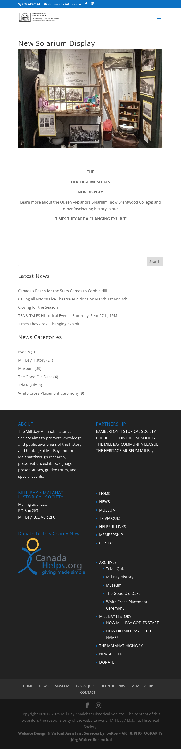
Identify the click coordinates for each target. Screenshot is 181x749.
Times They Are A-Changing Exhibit (48, 324)
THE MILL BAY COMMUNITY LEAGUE (127, 444)
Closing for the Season (38, 307)
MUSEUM (107, 510)
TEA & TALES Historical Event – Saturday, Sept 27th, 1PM (67, 315)
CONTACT (107, 543)
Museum (26, 368)
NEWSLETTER (111, 654)
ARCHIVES (108, 562)
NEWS (104, 501)
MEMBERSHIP (111, 534)
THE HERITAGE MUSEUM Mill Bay (124, 450)
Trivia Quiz (27, 385)
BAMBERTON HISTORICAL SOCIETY (126, 431)
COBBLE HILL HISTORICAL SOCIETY (126, 438)
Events (24, 352)
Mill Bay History (31, 360)
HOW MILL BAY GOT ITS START (132, 622)
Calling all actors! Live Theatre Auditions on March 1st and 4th (73, 299)
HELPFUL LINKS (112, 526)
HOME (104, 493)
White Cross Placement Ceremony (48, 393)
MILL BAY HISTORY (115, 616)
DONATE (106, 662)
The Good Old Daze (35, 376)
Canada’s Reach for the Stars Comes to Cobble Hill (62, 290)
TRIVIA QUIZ (109, 518)
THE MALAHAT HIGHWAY (121, 645)
